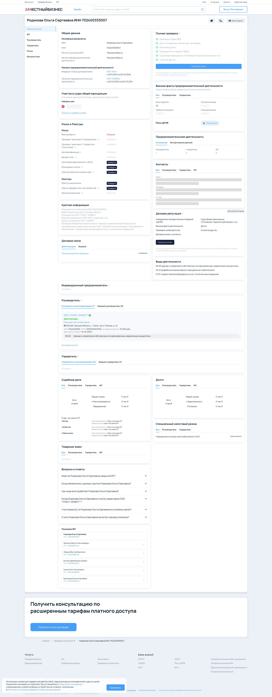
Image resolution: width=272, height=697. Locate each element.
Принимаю (115, 687)
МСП (140, 667)
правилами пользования (71, 684)
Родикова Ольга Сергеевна (77, 322)
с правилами (131, 690)
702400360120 (73, 554)
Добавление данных (70, 663)
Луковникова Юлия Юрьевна (75, 253)
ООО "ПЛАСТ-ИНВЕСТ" (76, 315)
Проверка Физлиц (45, 2)
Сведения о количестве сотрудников (228, 659)
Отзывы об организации (222, 671)
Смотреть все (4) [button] (70, 345)
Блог (205, 2)
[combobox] (149, 9)
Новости (226, 2)
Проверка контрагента (108, 663)
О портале (215, 2)
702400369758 (73, 572)
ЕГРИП (141, 659)
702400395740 (73, 581)
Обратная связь (240, 2)
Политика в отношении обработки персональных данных (180, 690)
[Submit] (202, 9)
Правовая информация (147, 690)
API (57, 2)
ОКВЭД (141, 663)
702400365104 (73, 563)
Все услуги (29, 2)
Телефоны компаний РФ (222, 663)
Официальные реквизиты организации (229, 667)
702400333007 (73, 537)
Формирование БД (33, 663)
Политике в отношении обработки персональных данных (34, 689)
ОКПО (177, 659)
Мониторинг (103, 659)
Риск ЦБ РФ (180, 663)
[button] (233, 9)
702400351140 (73, 546)
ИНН (177, 667)
